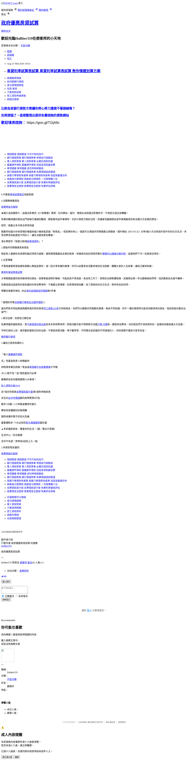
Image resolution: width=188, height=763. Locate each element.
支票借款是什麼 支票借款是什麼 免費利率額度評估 (33, 182)
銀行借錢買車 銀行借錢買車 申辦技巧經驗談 (30, 157)
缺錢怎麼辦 (13, 99)
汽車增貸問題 (14, 508)
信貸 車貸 (12, 88)
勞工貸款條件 (14, 511)
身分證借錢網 (14, 500)
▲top (3, 576)
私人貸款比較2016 (10, 385)
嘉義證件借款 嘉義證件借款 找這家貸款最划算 (31, 165)
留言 (29, 562)
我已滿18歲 (7, 757)
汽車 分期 (103, 324)
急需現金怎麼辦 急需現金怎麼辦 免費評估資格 (31, 186)
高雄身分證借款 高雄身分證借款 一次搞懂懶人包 (32, 179)
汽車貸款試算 (14, 92)
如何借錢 (43, 291)
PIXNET (72, 722)
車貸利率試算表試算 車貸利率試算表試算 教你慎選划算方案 (53, 71)
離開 (17, 757)
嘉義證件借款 (15, 354)
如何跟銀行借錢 (15, 81)
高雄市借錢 (13, 515)
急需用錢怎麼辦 (9, 453)
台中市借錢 (14, 398)
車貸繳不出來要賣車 (40, 367)
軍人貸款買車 (14, 504)
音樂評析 (24, 571)
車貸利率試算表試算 (11, 272)
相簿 (9, 51)
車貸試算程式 (17, 194)
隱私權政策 (110, 722)
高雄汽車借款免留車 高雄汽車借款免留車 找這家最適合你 (37, 175)
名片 (9, 58)
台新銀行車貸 (22, 302)
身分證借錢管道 (15, 85)
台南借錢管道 (14, 518)
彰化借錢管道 (33, 422)
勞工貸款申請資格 (16, 96)
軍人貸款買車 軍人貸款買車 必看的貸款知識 (30, 161)
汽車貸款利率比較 (36, 324)
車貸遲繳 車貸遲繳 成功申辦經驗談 (25, 168)
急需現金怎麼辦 (9, 207)
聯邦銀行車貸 (8, 336)
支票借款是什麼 (24, 392)
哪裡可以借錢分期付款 (114, 253)
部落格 (10, 55)
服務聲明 (122, 722)
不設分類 (25, 45)
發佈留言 (6, 600)
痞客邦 (23, 562)
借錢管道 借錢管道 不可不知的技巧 (25, 154)
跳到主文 (6, 31)
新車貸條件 (33, 241)
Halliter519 (6, 546)
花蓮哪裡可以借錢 (16, 497)
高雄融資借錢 (14, 78)
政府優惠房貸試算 (20, 22)
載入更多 (6, 582)
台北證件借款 (36, 302)
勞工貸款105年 (51, 308)
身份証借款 (32, 291)
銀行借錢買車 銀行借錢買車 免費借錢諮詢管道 (31, 172)
